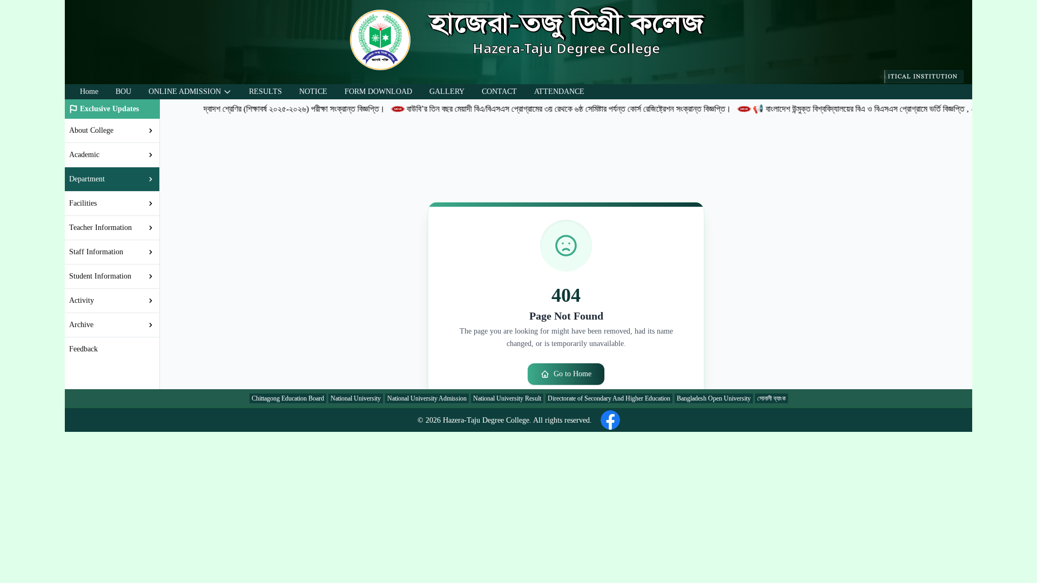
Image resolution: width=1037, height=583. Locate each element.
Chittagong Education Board (288, 398)
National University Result (507, 398)
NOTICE (313, 91)
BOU (123, 91)
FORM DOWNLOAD (378, 91)
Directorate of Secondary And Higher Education (609, 398)
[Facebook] (610, 420)
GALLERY (446, 91)
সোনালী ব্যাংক (771, 398)
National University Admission (427, 398)
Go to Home (572, 374)
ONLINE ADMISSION (185, 91)
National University (356, 398)
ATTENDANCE (559, 91)
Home (89, 91)
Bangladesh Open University (714, 398)
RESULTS (265, 91)
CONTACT (499, 91)
